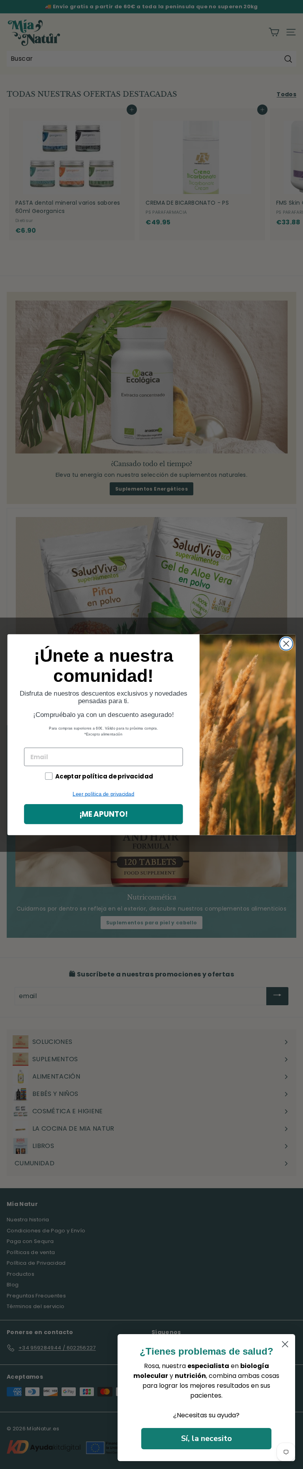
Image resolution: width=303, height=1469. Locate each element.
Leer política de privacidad (103, 794)
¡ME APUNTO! (103, 814)
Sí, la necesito (206, 1438)
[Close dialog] (286, 643)
